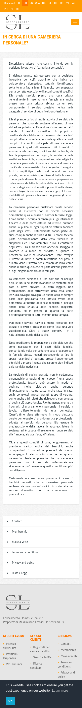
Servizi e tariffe (42, 657)
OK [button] (10, 700)
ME (67, 3)
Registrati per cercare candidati (40, 649)
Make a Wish (20, 542)
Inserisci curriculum (9, 646)
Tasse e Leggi (19, 573)
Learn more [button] (60, 690)
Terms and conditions (25, 552)
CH (25, 3)
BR (18, 9)
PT (12, 9)
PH (6, 9)
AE (73, 3)
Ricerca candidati (36, 665)
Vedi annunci (14, 664)
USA (37, 3)
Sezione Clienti (36, 637)
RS (61, 3)
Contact (17, 521)
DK (44, 3)
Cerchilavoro (13, 636)
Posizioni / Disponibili (11, 656)
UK (31, 3)
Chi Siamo (65, 636)
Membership (19, 531)
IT (19, 3)
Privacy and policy (23, 562)
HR (56, 3)
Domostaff (9, 3)
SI (50, 3)
